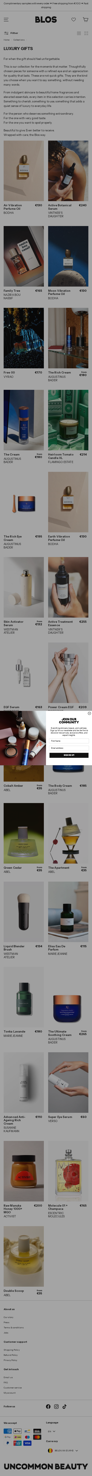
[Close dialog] (89, 713)
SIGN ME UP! (69, 755)
